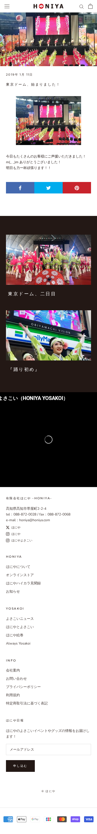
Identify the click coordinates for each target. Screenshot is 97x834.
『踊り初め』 (24, 369)
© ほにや (48, 791)
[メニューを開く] (6, 6)
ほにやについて (18, 566)
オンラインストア (20, 575)
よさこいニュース (20, 618)
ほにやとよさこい (20, 627)
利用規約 (13, 695)
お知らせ (13, 591)
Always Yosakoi (18, 643)
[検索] (81, 6)
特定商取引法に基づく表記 (27, 703)
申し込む (20, 766)
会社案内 (13, 670)
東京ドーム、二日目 (32, 294)
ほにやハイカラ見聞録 (23, 583)
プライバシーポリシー (23, 686)
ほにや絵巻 (14, 635)
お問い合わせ (16, 678)
